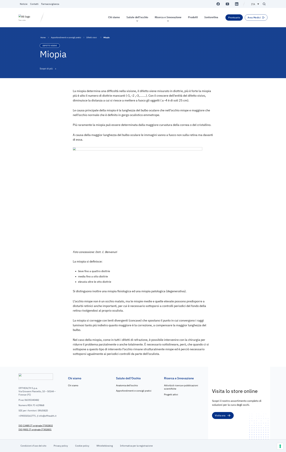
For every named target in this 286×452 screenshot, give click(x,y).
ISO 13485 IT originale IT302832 (36, 425)
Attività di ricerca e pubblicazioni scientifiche (181, 387)
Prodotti (193, 17)
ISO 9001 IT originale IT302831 (35, 429)
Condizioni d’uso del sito (33, 445)
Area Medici (254, 17)
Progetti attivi (171, 394)
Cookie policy (82, 445)
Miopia (106, 37)
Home (43, 37)
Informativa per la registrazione (136, 445)
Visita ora (220, 415)
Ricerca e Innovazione (168, 17)
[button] (255, 3)
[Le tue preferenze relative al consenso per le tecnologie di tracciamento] (280, 446)
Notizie (23, 3)
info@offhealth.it (47, 415)
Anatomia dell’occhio (127, 385)
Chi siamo (114, 17)
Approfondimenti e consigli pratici (66, 37)
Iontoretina (211, 17)
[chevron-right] (100, 37)
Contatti (34, 3)
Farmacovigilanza (50, 3)
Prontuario (234, 17)
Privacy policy (61, 445)
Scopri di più (46, 68)
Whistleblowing (104, 445)
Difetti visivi (91, 37)
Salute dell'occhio (137, 17)
